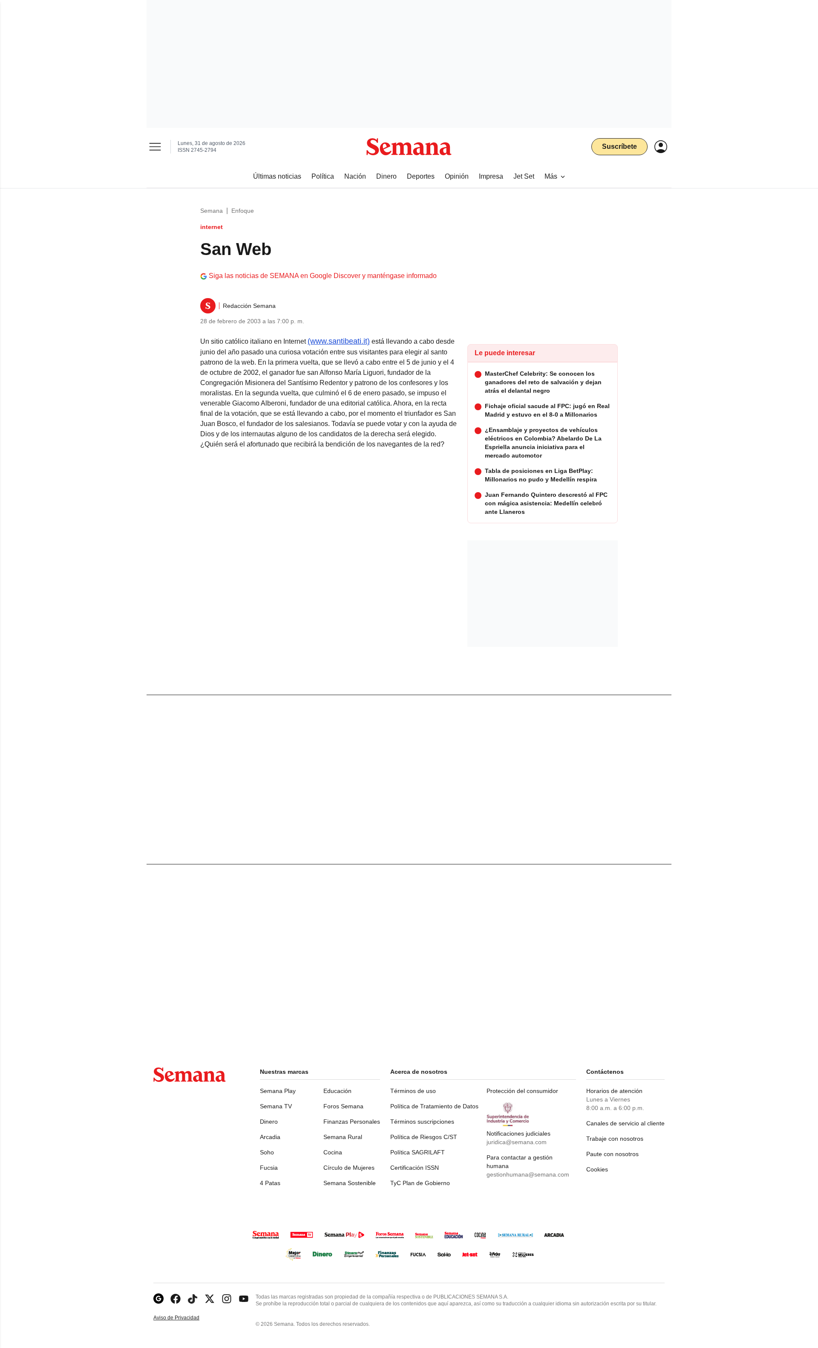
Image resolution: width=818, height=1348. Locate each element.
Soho (267, 1152)
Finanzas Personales (351, 1121)
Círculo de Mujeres (348, 1167)
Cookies (597, 1169)
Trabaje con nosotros (614, 1138)
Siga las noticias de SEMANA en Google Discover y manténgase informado (323, 275)
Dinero (269, 1121)
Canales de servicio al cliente (625, 1123)
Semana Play (278, 1090)
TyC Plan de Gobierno (420, 1183)
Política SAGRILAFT (417, 1152)
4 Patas (270, 1183)
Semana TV (276, 1106)
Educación (337, 1090)
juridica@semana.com (517, 1142)
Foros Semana (343, 1106)
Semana (211, 210)
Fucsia (269, 1167)
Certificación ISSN (414, 1167)
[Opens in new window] (175, 1298)
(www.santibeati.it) (339, 341)
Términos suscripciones (422, 1121)
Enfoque (242, 210)
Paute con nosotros (612, 1154)
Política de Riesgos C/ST (423, 1136)
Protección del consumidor (522, 1090)
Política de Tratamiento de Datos (434, 1106)
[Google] (158, 1298)
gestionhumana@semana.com (528, 1174)
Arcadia (270, 1136)
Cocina (332, 1152)
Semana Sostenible (349, 1183)
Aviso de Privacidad (185, 1318)
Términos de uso (413, 1090)
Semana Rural (342, 1136)
